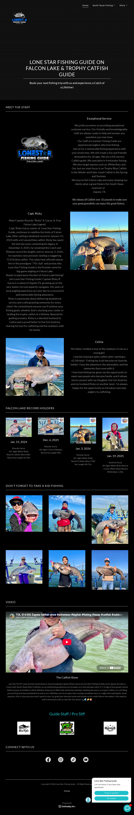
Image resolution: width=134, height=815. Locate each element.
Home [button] (67, 791)
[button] (104, 5)
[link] (19, 5)
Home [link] (85, 5)
